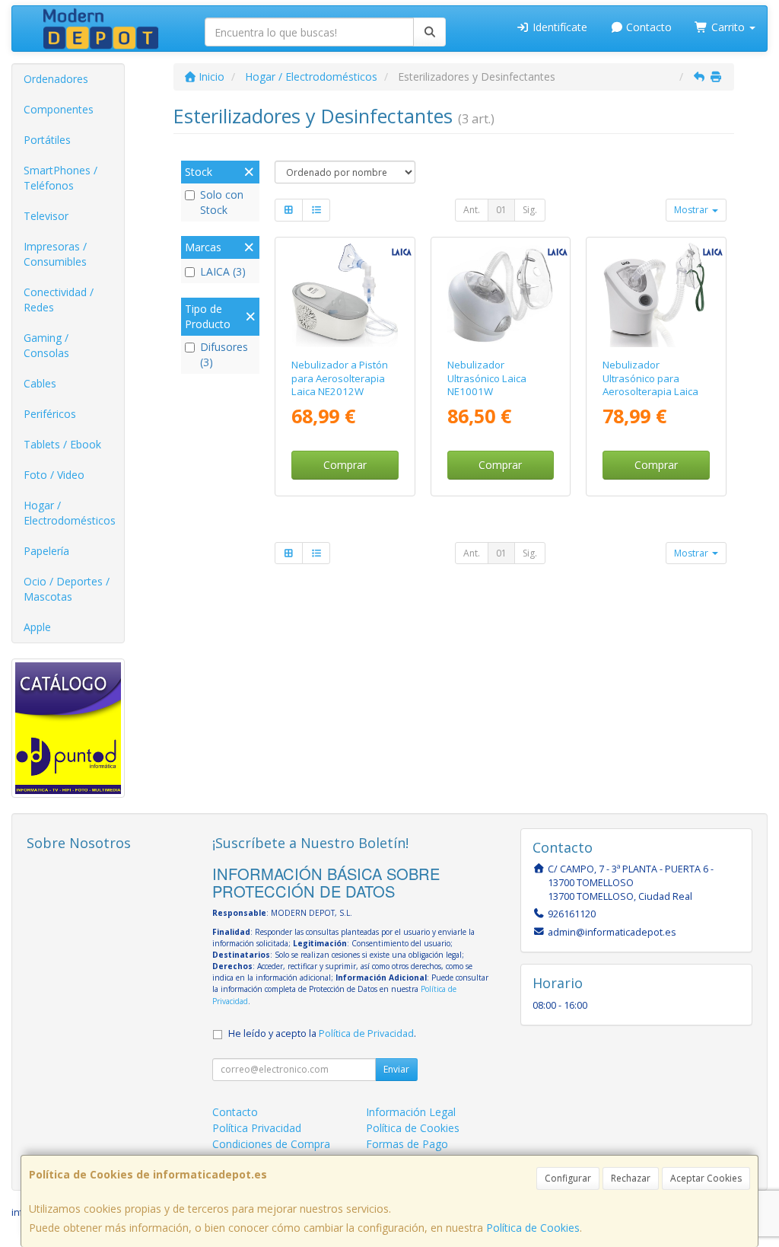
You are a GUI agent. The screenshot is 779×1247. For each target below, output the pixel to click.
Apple (37, 627)
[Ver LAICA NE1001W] (500, 295)
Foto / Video (54, 474)
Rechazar (630, 1178)
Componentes (59, 109)
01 (501, 209)
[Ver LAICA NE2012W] (345, 295)
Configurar (568, 1178)
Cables (40, 383)
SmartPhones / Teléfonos (60, 178)
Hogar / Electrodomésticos (70, 513)
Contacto (647, 27)
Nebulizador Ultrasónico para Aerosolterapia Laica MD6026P (650, 384)
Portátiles (47, 139)
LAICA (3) (223, 271)
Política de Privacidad (366, 1033)
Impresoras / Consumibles (55, 254)
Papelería (46, 551)
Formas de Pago (407, 1144)
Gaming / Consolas (46, 345)
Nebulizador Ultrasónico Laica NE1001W (486, 378)
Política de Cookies (533, 1227)
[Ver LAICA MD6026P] (656, 295)
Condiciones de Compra (271, 1144)
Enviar (396, 1069)
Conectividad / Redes (59, 299)
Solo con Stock (221, 202)
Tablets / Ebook (62, 444)
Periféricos (50, 414)
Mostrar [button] (692, 209)
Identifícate (558, 27)
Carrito (728, 27)
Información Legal (411, 1112)
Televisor (46, 216)
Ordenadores (56, 79)
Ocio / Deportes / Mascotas (67, 589)
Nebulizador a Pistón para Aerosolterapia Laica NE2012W (339, 378)
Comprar (345, 465)
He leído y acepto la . (322, 1033)
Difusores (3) (224, 354)
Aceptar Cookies (706, 1178)
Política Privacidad (256, 1128)
